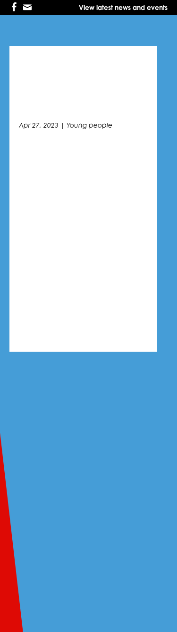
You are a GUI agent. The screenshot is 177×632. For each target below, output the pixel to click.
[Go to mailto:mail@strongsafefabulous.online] (27, 7)
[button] (167, 312)
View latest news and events (123, 7)
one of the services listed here (74, 547)
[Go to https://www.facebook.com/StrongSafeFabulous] (14, 7)
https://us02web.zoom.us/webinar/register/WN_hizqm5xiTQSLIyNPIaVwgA (82, 238)
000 (156, 547)
